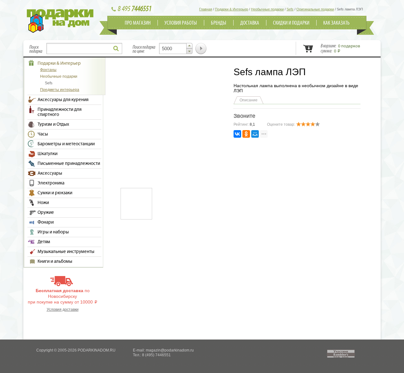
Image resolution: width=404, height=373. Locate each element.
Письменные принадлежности (69, 163)
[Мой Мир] (255, 134)
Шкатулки (47, 153)
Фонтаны (48, 70)
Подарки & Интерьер (59, 63)
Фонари (46, 222)
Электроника (51, 183)
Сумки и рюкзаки (55, 193)
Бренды (218, 23)
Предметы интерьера (59, 89)
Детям (44, 241)
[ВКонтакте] (237, 134)
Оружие (46, 212)
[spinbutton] (176, 48)
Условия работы (180, 23)
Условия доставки (63, 309)
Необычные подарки (58, 76)
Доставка (249, 23)
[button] (189, 46)
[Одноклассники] (246, 134)
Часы (43, 134)
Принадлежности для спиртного (59, 112)
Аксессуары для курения (63, 99)
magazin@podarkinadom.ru (170, 350)
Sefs (48, 83)
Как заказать (336, 23)
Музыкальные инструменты (66, 251)
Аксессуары (50, 173)
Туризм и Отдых (53, 124)
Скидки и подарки (291, 23)
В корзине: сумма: (340, 49)
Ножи (43, 202)
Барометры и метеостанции (66, 144)
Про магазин (138, 23)
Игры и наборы (53, 232)
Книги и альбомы (55, 261)
